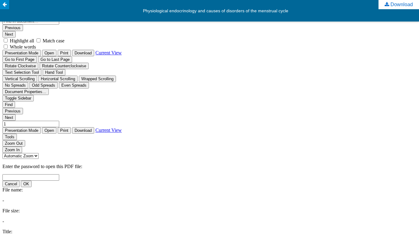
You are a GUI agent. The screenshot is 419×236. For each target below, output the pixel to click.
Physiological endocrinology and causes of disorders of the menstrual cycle (215, 10)
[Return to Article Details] (4, 4)
